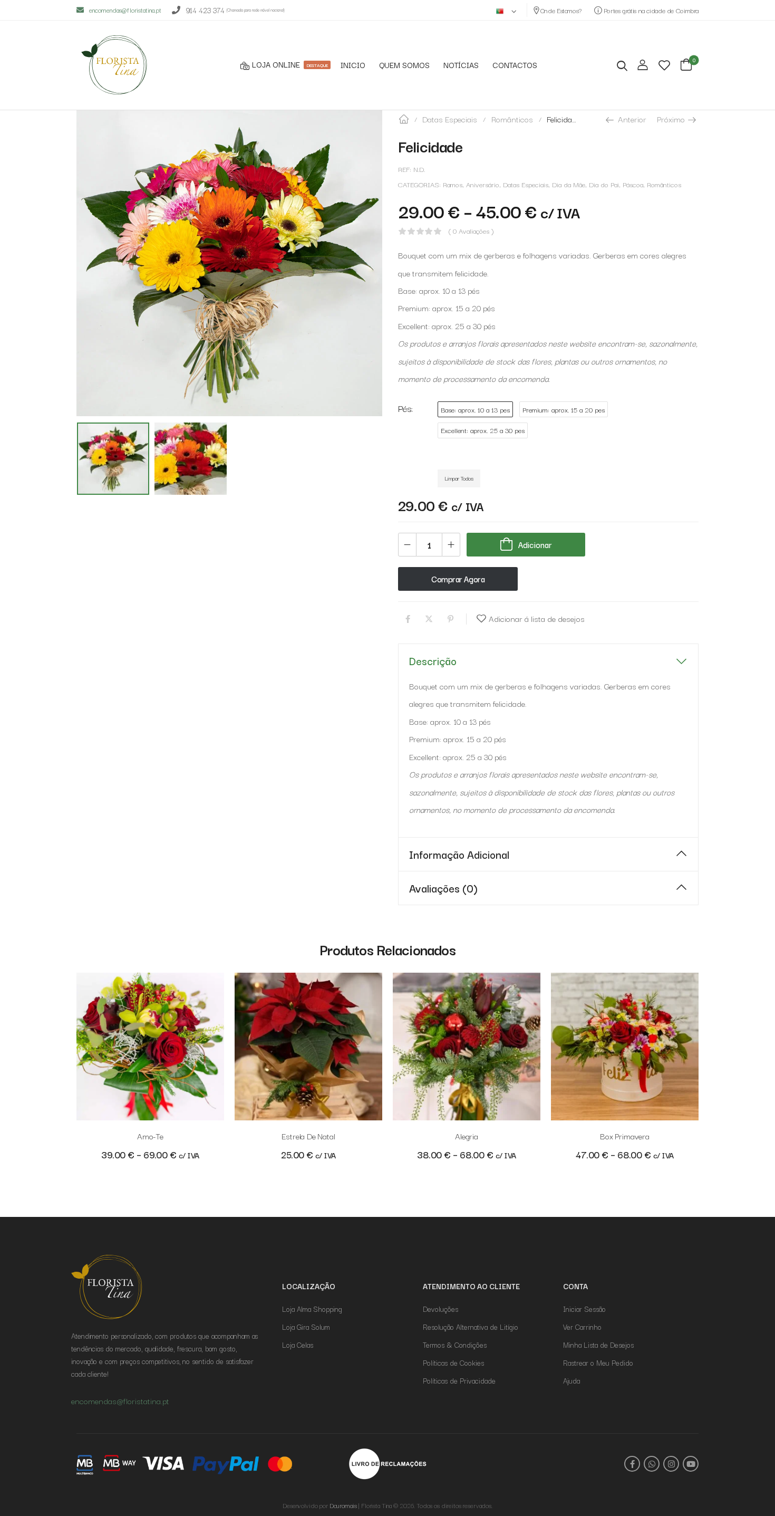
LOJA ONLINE (289, 65)
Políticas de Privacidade (459, 1380)
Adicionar (535, 544)
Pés (404, 407)
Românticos (512, 118)
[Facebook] (407, 619)
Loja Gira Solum (306, 1326)
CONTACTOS (514, 65)
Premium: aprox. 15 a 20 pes (563, 409)
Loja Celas (297, 1344)
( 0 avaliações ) (471, 231)
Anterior (631, 118)
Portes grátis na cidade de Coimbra (650, 10)
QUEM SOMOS (404, 65)
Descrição (433, 660)
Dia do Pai (604, 184)
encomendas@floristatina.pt (125, 10)
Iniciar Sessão (584, 1308)
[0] (686, 64)
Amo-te (150, 1135)
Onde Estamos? (561, 10)
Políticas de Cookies (453, 1362)
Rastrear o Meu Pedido (598, 1362)
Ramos (452, 184)
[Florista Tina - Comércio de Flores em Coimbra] (117, 65)
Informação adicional (459, 854)
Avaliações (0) (443, 887)
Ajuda (571, 1380)
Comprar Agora (458, 578)
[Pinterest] (450, 619)
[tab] (548, 660)
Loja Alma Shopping (312, 1308)
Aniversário (482, 184)
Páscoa (633, 184)
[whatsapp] (652, 1464)
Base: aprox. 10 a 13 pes (475, 409)
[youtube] (691, 1464)
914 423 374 (205, 10)
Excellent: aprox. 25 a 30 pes (483, 430)
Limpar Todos (458, 478)
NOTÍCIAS (461, 65)
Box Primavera (625, 1135)
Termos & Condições (455, 1344)
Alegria (466, 1135)
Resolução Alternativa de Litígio (470, 1326)
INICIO (353, 65)
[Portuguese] (506, 10)
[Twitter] (429, 619)
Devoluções (440, 1308)
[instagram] (671, 1464)
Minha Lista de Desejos (598, 1344)
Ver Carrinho (582, 1326)
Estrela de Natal (308, 1135)
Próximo (672, 118)
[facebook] (632, 1464)
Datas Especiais (449, 118)
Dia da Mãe (568, 184)
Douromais (343, 1505)
